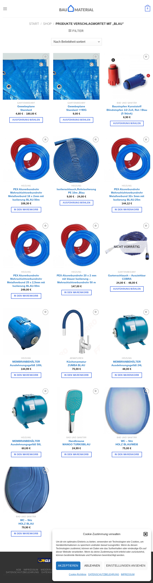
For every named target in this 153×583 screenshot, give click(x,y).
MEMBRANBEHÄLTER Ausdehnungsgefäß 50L (26, 442)
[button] (145, 534)
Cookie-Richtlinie (77, 574)
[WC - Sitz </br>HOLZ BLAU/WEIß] (127, 410)
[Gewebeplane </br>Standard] (26, 76)
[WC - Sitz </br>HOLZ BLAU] (26, 490)
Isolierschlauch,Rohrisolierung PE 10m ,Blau (76, 191)
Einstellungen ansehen (125, 565)
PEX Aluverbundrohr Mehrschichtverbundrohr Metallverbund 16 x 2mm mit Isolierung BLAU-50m (26, 194)
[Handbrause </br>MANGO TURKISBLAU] (76, 410)
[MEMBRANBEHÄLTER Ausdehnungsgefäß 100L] (26, 331)
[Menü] (5, 8)
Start (34, 23)
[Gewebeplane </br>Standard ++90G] (76, 76)
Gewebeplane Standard (26, 108)
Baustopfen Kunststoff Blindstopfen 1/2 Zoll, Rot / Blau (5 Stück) (127, 110)
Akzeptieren (68, 565)
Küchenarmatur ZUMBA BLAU (76, 363)
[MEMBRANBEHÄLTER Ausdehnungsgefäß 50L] (26, 410)
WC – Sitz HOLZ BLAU (26, 522)
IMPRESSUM (128, 574)
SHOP (47, 23)
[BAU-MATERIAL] (76, 8)
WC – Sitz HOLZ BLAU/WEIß (126, 442)
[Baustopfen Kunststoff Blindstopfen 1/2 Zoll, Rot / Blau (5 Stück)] (127, 76)
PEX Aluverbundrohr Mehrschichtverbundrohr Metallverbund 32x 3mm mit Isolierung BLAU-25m (126, 194)
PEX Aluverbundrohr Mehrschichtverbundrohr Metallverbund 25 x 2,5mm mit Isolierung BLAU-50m (26, 280)
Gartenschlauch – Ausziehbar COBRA (127, 277)
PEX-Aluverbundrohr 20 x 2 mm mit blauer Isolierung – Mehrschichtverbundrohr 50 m (76, 279)
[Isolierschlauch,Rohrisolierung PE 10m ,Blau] (76, 159)
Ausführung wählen (26, 120)
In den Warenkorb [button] (26, 209)
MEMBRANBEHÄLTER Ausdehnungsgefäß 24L (126, 363)
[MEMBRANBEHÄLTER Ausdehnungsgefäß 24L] (127, 331)
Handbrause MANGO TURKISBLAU (76, 442)
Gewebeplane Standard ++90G (76, 108)
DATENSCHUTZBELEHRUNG (103, 574)
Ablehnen (92, 565)
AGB (18, 569)
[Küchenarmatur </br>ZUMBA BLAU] (76, 331)
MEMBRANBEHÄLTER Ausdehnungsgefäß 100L (26, 363)
